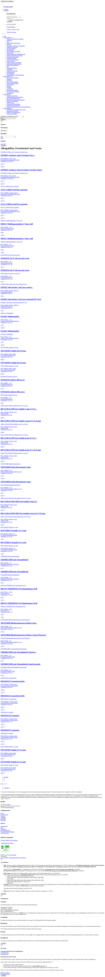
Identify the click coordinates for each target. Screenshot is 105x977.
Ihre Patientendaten (5, 830)
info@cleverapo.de (9, 807)
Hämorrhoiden (10, 50)
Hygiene (9, 86)
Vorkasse (3, 816)
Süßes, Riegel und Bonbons (13, 104)
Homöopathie (10, 52)
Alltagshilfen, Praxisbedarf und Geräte (16, 109)
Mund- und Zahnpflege (12, 90)
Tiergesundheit (10, 73)
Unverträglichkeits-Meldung (7, 831)
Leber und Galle (11, 61)
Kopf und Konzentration (13, 59)
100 (5, 144)
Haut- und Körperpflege (12, 83)
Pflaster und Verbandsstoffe (13, 112)
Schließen (3, 145)
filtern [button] (2, 138)
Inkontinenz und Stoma (12, 111)
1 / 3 (7, 788)
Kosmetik (9, 87)
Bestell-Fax (3, 829)
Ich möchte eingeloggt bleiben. (16, 20)
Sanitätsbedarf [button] (8, 108)
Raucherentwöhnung (12, 68)
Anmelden (9, 21)
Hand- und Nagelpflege (12, 82)
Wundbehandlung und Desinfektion (15, 75)
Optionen (3, 119)
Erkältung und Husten (12, 47)
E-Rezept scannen (5, 972)
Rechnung (3, 820)
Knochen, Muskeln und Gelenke (15, 55)
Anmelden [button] (6, 10)
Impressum (23, 857)
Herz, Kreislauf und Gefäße (13, 51)
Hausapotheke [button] (8, 37)
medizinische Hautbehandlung (14, 64)
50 (2, 144)
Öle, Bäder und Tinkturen (13, 91)
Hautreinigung (10, 84)
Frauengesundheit (11, 48)
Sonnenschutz (10, 93)
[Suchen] (15, 118)
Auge (8, 41)
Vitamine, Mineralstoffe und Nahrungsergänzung (19, 107)
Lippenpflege (10, 89)
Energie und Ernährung (12, 101)
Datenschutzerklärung (14, 857)
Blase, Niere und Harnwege (13, 43)
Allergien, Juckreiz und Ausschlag (15, 39)
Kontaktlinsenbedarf (12, 58)
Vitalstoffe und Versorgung (13, 105)
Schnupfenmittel (11, 72)
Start (5, 36)
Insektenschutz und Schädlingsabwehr (16, 54)
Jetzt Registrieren (11, 27)
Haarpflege (9, 80)
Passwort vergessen (11, 32)
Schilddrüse (9, 69)
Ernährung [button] (7, 94)
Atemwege (9, 40)
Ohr (8, 66)
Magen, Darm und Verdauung (14, 62)
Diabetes (9, 44)
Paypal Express (4, 814)
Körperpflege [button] (8, 76)
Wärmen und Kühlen (12, 113)
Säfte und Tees (10, 102)
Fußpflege (9, 79)
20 (1, 144)
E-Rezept (6, 9)
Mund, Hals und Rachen (13, 65)
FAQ (2, 827)
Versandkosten (4, 826)
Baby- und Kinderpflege (13, 77)
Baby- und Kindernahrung (13, 98)
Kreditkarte (3, 819)
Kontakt (6, 857)
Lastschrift (3, 817)
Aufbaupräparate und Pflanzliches (15, 97)
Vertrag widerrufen (5, 833)
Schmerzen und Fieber (12, 70)
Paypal (2, 813)
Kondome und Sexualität (13, 57)
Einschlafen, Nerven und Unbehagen (16, 46)
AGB (2, 857)
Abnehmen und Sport (12, 95)
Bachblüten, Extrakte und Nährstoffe (16, 100)
